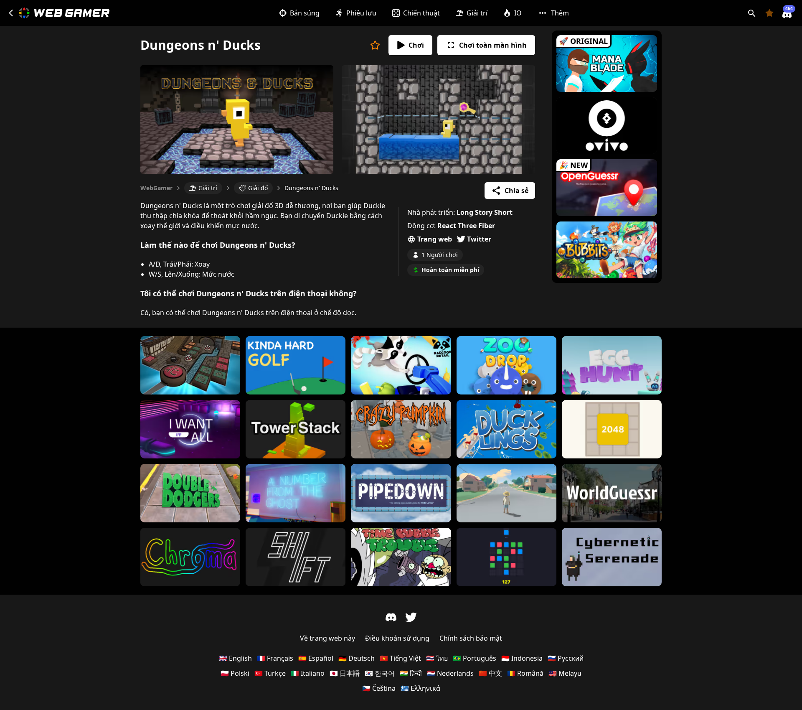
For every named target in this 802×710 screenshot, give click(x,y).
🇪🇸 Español (315, 658)
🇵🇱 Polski (235, 673)
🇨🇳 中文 (490, 673)
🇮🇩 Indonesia (522, 658)
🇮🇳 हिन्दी (411, 673)
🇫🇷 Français (275, 658)
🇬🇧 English (235, 658)
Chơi (416, 45)
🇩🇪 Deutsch (356, 658)
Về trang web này (327, 638)
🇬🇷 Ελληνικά (420, 688)
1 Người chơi (439, 255)
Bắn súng (305, 13)
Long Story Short (485, 212)
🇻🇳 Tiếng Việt (400, 658)
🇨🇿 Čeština (379, 688)
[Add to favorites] (375, 45)
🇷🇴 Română (525, 673)
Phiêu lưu (361, 13)
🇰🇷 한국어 (380, 673)
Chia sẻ (516, 190)
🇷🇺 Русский (566, 658)
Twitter (479, 239)
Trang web (434, 239)
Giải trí (477, 13)
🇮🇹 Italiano (308, 673)
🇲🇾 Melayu (564, 673)
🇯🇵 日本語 (345, 673)
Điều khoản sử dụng (397, 638)
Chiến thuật (421, 13)
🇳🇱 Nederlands (450, 673)
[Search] (751, 13)
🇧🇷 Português (474, 658)
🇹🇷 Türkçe (270, 673)
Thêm (560, 13)
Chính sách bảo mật (470, 638)
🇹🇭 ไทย (437, 658)
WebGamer (156, 188)
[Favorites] (769, 12)
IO (518, 13)
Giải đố (258, 188)
